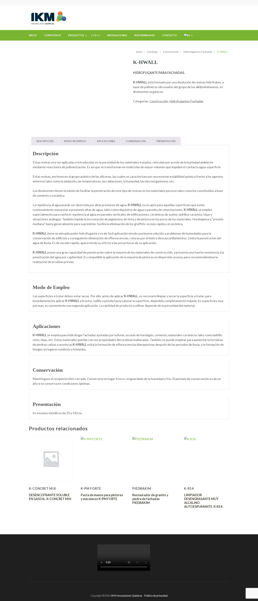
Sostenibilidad (144, 35)
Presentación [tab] (165, 141)
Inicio (33, 35)
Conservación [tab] (136, 141)
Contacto (169, 35)
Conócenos (52, 35)
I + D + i (95, 35)
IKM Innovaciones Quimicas (126, 595)
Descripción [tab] (45, 141)
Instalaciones (117, 35)
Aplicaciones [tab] (106, 141)
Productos (76, 35)
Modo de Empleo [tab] (75, 141)
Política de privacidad (156, 595)
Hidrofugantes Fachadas (186, 101)
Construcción (159, 101)
